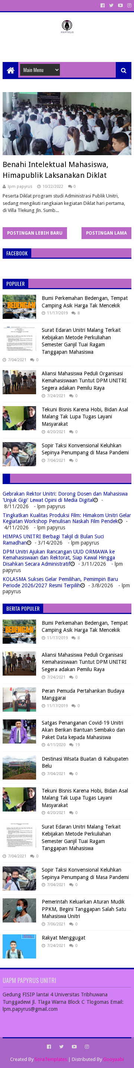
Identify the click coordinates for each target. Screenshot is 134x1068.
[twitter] (111, 5)
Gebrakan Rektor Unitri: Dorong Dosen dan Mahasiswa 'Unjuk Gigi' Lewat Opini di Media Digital (65, 497)
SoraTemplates (51, 1059)
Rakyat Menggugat (63, 938)
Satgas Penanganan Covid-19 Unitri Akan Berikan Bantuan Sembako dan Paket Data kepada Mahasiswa (83, 730)
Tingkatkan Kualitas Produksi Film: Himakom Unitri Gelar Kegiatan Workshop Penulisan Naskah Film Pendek (67, 518)
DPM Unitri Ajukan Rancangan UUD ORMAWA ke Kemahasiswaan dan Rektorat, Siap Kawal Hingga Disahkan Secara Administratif (59, 558)
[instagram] (128, 5)
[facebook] (102, 5)
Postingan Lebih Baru (35, 233)
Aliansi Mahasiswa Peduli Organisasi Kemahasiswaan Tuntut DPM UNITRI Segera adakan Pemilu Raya (84, 380)
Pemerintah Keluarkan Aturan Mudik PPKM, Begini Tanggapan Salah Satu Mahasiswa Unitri (84, 909)
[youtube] (120, 5)
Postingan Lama (106, 233)
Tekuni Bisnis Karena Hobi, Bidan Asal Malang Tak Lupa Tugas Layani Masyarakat (85, 416)
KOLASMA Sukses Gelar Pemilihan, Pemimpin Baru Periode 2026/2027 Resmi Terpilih (60, 582)
